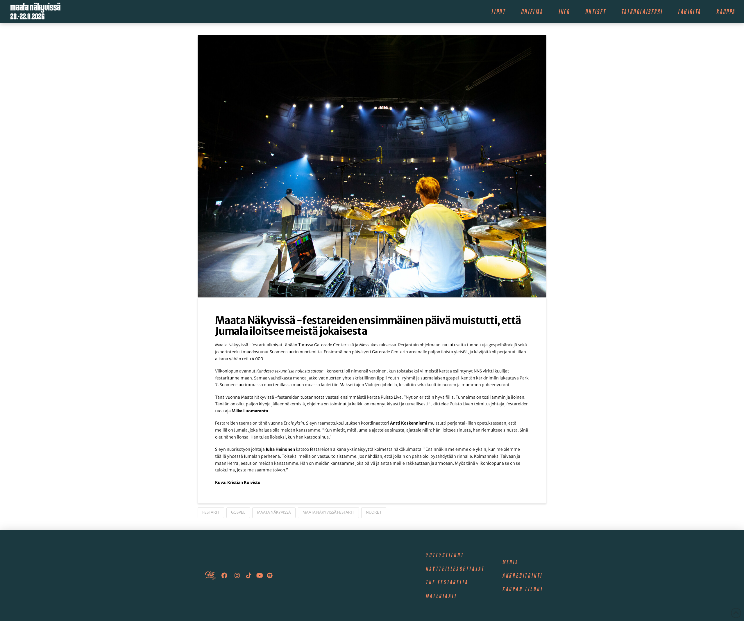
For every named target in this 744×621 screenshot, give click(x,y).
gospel (238, 512)
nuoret (374, 512)
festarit (210, 512)
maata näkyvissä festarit (328, 512)
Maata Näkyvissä (274, 512)
